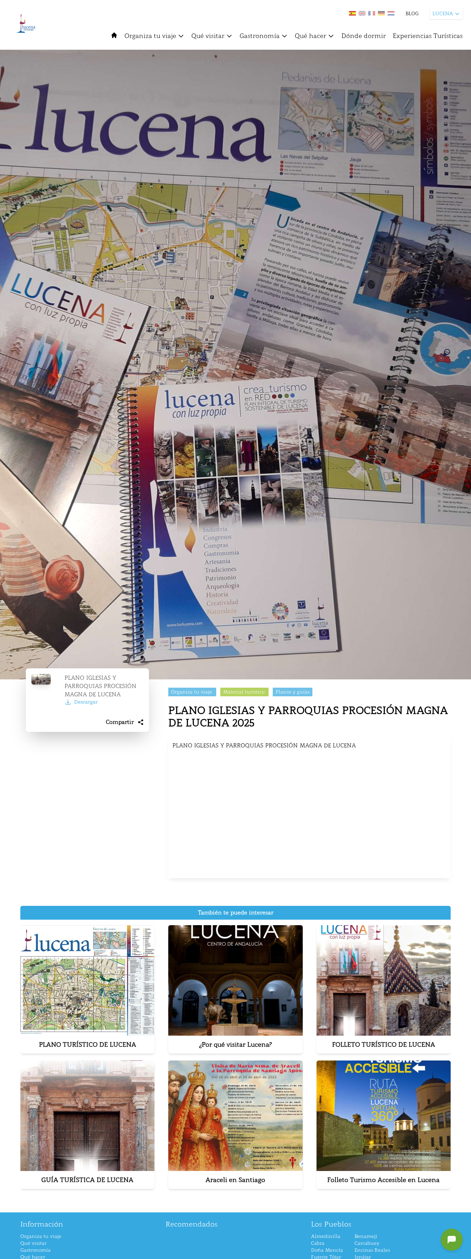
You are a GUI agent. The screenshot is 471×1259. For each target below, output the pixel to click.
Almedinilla (325, 1236)
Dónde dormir (363, 36)
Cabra (317, 1243)
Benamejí (365, 1236)
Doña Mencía (327, 1250)
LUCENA (442, 14)
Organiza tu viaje (150, 36)
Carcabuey (366, 1243)
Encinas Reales (372, 1250)
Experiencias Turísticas (428, 36)
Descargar (86, 702)
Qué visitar (207, 36)
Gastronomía (260, 36)
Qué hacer (310, 36)
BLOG (412, 14)
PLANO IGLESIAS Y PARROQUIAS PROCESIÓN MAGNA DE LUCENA (100, 686)
